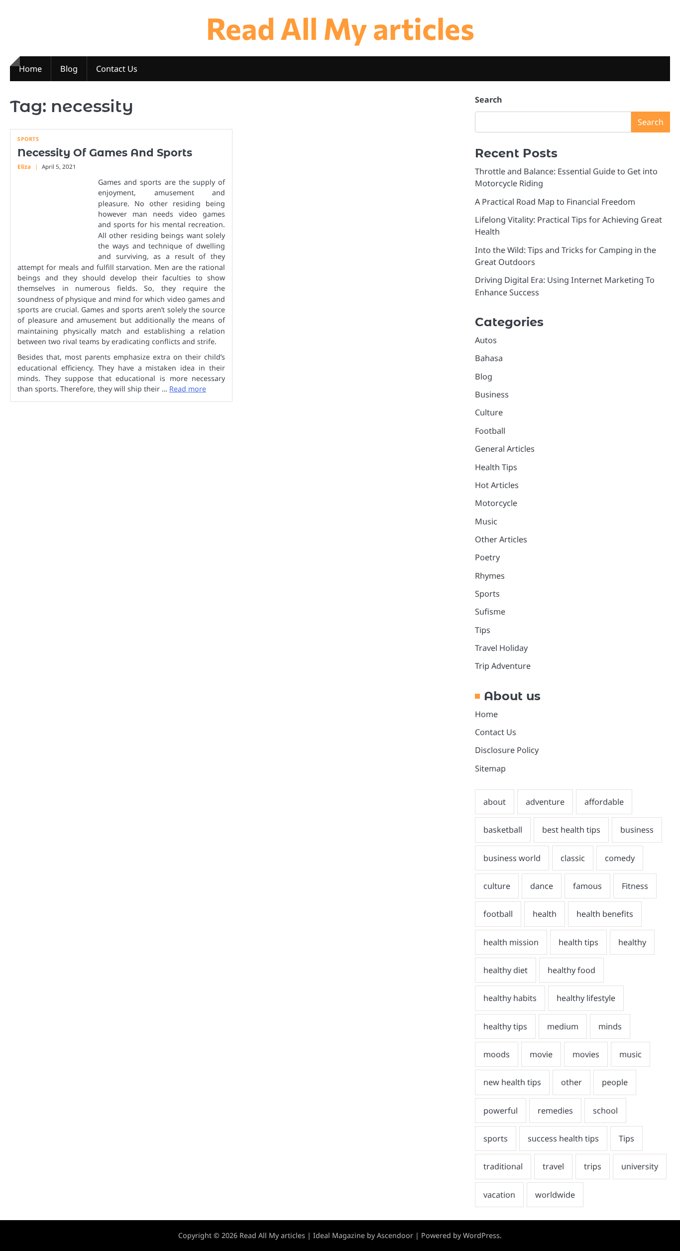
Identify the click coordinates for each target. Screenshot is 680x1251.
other (571, 1082)
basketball (502, 829)
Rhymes (490, 575)
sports (495, 1138)
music (630, 1054)
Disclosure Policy (507, 750)
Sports (28, 139)
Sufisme (490, 611)
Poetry (487, 557)
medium (562, 1026)
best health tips (571, 829)
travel (553, 1166)
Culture (489, 412)
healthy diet (505, 970)
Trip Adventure (503, 665)
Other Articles (501, 539)
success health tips (563, 1138)
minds (610, 1026)
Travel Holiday (501, 647)
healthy (632, 942)
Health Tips (496, 467)
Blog (69, 68)
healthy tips (505, 1026)
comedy (620, 858)
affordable (604, 801)
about (494, 801)
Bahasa (489, 358)
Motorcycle (496, 503)
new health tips (512, 1082)
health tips (578, 942)
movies (585, 1054)
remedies (555, 1110)
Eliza (24, 166)
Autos (486, 340)
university (639, 1166)
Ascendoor (395, 1235)
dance (541, 885)
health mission (511, 942)
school (605, 1110)
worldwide (555, 1194)
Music (486, 521)
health (545, 913)
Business (492, 394)
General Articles (505, 448)
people (615, 1082)
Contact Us (116, 68)
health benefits (604, 913)
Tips (482, 630)
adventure (545, 801)
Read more (187, 388)
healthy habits (510, 998)
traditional (503, 1166)
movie (541, 1054)
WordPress (481, 1235)
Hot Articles (497, 485)
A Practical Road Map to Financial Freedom (555, 201)
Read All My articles (340, 27)
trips (592, 1166)
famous (587, 885)
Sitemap (490, 768)
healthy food (571, 970)
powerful (500, 1110)
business (637, 829)
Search (488, 99)
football (498, 913)
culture (496, 885)
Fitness (635, 885)
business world (512, 858)
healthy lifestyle (586, 998)
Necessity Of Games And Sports (104, 152)
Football (490, 430)
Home (30, 68)
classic (573, 858)
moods (496, 1054)
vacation (499, 1194)
